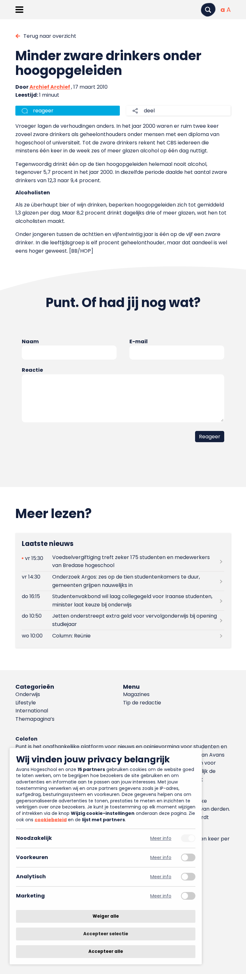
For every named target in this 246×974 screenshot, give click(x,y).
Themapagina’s (34, 719)
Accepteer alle (105, 951)
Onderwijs (27, 694)
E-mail (138, 341)
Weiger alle (106, 916)
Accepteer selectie (105, 934)
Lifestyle (25, 702)
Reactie (32, 370)
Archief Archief (49, 87)
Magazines (136, 694)
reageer (43, 110)
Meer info (160, 838)
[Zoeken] (208, 10)
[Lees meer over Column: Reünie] (123, 635)
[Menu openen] (19, 9)
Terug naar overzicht (49, 36)
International (31, 710)
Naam (30, 341)
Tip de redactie (142, 702)
